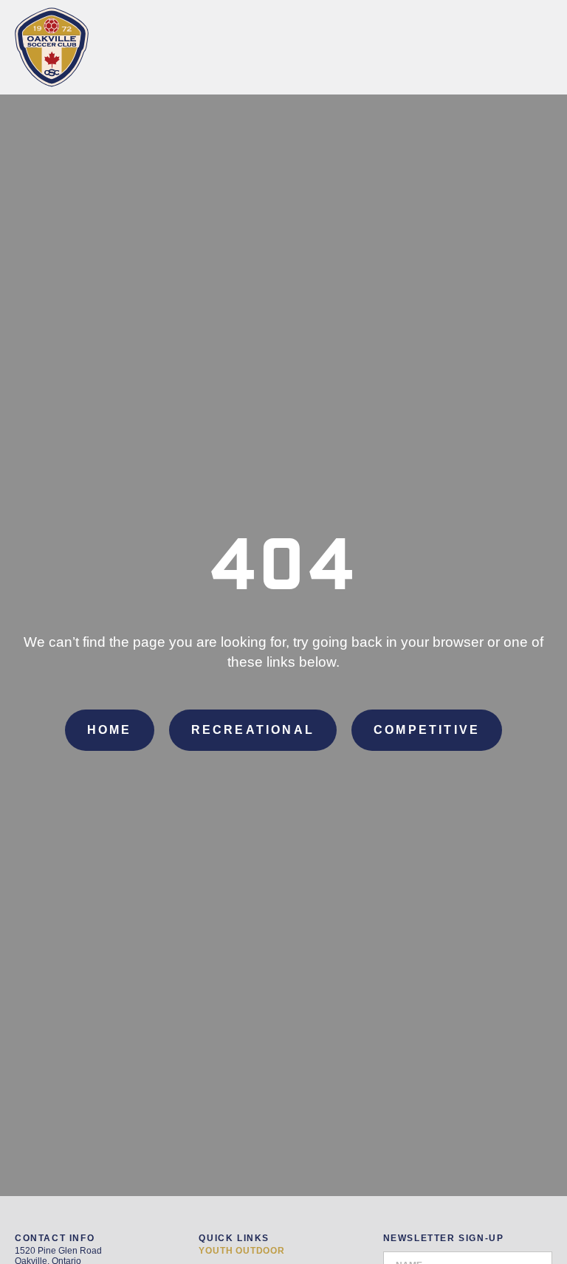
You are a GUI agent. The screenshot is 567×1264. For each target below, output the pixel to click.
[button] (530, 46)
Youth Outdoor (241, 1251)
